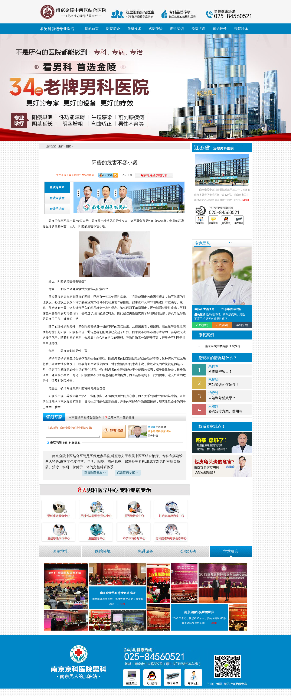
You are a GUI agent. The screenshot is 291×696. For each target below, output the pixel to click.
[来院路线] (239, 220)
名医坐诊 (156, 28)
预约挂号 (219, 28)
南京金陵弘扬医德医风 (199, 612)
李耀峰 (152, 427)
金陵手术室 (57, 209)
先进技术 (134, 28)
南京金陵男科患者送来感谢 (118, 593)
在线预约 (202, 325)
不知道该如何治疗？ (223, 382)
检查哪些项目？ (220, 369)
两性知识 (177, 28)
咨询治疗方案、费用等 (225, 408)
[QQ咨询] (226, 220)
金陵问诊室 (57, 198)
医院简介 (113, 28)
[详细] (245, 199)
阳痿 (68, 146)
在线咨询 (222, 325)
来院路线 (241, 28)
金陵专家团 (57, 187)
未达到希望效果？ (222, 395)
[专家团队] (200, 220)
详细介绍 (242, 325)
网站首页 (92, 28)
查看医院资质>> (95, 472)
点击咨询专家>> (127, 472)
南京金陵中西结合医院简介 (223, 346)
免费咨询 (198, 28)
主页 (60, 146)
